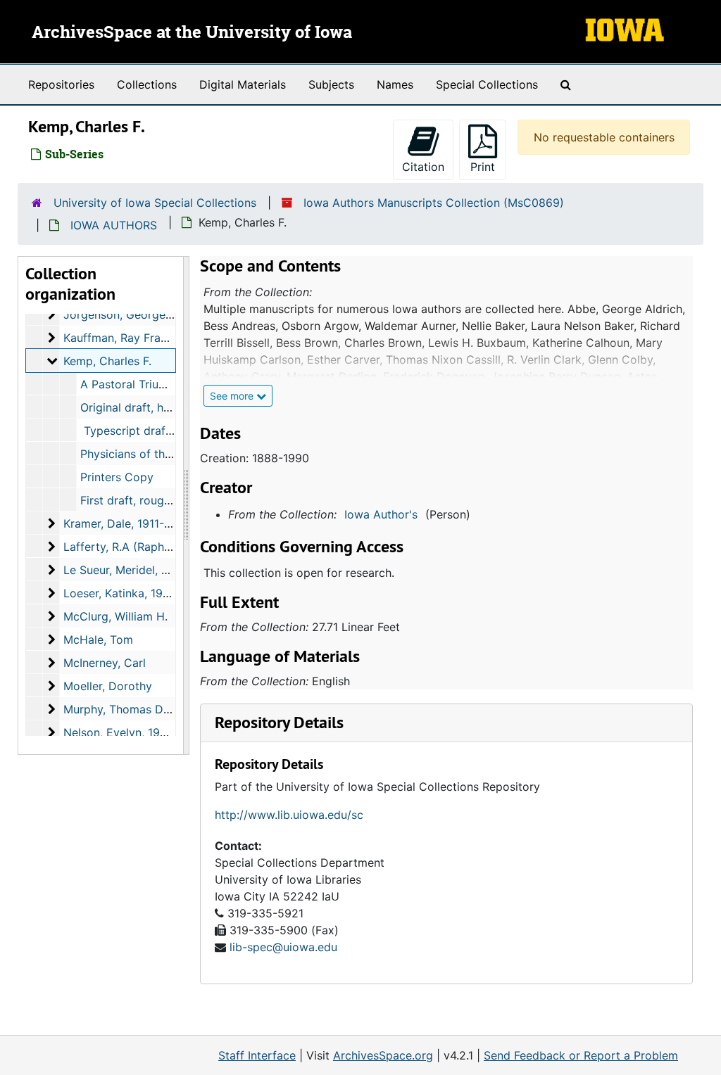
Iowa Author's (381, 514)
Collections (147, 84)
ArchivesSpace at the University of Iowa (192, 33)
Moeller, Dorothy (107, 686)
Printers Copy (116, 477)
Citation (423, 167)
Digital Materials (242, 84)
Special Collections (487, 84)
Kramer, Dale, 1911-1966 (126, 523)
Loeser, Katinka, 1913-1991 (133, 593)
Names (395, 84)
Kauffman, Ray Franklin (124, 338)
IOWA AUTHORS (113, 225)
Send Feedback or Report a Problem (581, 1055)
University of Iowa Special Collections (155, 203)
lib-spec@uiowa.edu (283, 947)
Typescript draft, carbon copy (162, 431)
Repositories (61, 84)
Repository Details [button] (279, 722)
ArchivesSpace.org (383, 1055)
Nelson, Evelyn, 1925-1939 (134, 732)
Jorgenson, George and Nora (140, 314)
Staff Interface (257, 1055)
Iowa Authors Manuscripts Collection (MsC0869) (433, 203)
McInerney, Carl (104, 663)
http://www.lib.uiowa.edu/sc (289, 815)
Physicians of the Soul (139, 454)
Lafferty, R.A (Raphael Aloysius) (147, 547)
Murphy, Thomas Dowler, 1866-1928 (159, 709)
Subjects (331, 84)
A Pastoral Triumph (131, 384)
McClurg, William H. (115, 616)
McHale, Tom (98, 639)
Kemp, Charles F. (107, 361)
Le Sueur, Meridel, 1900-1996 (140, 570)
